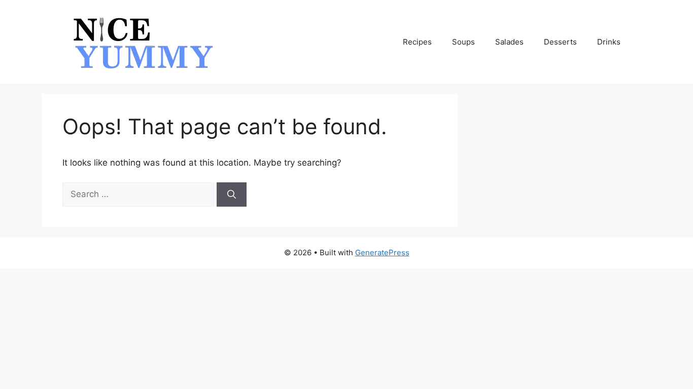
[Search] (232, 194)
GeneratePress (382, 252)
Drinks (608, 42)
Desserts (560, 42)
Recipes (417, 42)
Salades (509, 42)
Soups (463, 42)
